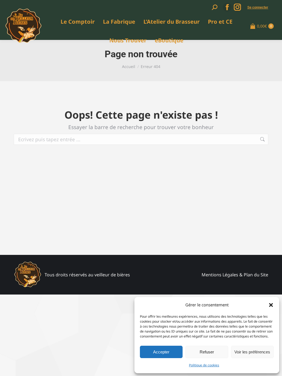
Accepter (161, 352)
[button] (271, 305)
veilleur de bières (112, 275)
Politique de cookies (204, 365)
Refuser (207, 352)
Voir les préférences (252, 352)
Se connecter (257, 7)
